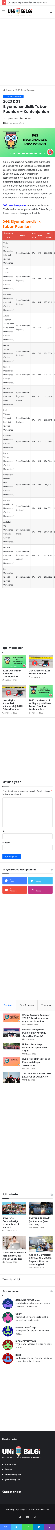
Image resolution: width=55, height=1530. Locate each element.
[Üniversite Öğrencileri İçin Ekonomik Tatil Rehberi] (14, 1208)
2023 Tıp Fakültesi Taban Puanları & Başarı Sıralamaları (36, 1062)
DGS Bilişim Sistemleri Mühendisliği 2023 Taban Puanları (12, 705)
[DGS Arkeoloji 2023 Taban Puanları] (41, 661)
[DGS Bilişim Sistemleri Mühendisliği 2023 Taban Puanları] (14, 691)
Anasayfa (9, 90)
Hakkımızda (10, 1464)
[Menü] (3, 12)
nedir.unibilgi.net (13, 1474)
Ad (3, 831)
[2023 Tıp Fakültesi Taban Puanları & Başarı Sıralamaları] (11, 1061)
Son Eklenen (27, 1005)
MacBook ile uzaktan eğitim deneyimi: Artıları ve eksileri (14, 1255)
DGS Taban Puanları (25, 90)
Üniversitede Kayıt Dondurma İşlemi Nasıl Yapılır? (34, 1047)
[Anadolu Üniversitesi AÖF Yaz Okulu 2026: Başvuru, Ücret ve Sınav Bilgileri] (41, 1244)
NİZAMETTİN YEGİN (25, 1341)
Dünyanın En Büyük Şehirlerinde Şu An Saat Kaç (39, 1221)
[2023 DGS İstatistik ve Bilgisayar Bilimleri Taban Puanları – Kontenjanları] (41, 691)
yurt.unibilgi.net (12, 1479)
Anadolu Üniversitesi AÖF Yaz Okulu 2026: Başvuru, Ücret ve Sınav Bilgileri (40, 1259)
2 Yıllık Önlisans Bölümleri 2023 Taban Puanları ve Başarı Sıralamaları (36, 1018)
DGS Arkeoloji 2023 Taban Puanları (39, 672)
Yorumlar (46, 1005)
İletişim (8, 1469)
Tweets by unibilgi (11, 1279)
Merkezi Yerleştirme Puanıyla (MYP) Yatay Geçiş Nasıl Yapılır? (34, 1033)
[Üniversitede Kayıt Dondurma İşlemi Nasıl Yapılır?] (11, 1047)
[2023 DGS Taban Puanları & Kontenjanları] (14, 661)
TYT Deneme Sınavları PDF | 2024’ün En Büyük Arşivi (36, 1075)
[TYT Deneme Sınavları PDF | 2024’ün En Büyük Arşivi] (11, 1077)
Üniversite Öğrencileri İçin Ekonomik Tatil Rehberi (10, 1222)
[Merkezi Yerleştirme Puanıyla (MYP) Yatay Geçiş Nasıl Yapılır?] (11, 1033)
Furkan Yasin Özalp (25, 1327)
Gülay (18, 1313)
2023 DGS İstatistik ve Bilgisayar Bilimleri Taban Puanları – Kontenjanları (40, 705)
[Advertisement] (27, 54)
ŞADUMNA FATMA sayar (27, 1300)
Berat (18, 1355)
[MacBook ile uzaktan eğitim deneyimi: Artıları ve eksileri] (14, 1243)
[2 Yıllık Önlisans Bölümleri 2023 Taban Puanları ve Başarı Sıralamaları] (11, 1017)
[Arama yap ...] (51, 12)
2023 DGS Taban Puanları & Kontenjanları (11, 673)
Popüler (8, 1005)
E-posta (6, 842)
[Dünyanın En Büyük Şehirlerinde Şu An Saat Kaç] (41, 1208)
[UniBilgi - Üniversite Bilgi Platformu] (20, 12)
